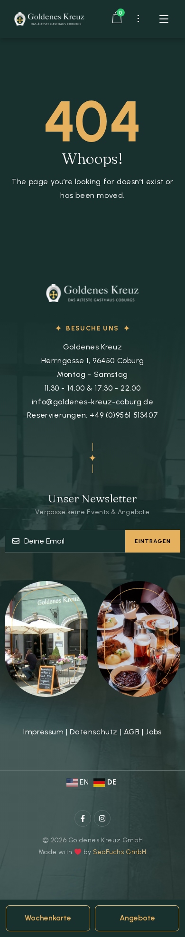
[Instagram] (102, 818)
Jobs (153, 731)
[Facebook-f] (82, 818)
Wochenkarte (48, 917)
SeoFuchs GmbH (120, 852)
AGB (132, 731)
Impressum (43, 731)
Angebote (137, 917)
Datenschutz (94, 731)
